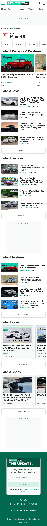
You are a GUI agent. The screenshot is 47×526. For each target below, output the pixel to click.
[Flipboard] (18, 504)
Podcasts (40, 9)
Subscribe (23, 485)
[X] (14, 504)
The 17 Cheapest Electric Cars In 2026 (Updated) (17, 75)
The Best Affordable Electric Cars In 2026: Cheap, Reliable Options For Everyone (32, 303)
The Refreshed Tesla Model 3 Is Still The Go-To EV (31, 204)
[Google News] (22, 504)
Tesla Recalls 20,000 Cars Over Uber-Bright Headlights (31, 114)
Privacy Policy (28, 490)
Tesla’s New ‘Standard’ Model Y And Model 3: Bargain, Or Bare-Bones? (17, 348)
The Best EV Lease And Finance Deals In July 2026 (30, 279)
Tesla (11, 28)
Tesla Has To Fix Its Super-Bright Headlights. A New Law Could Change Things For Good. (32, 126)
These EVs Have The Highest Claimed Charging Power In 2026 (31, 291)
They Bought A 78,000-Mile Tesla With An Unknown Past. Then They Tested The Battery (31, 101)
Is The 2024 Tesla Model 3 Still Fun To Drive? (32, 192)
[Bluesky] (32, 504)
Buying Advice (6, 82)
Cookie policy (22, 519)
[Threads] (36, 504)
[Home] (18, 3)
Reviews (11, 9)
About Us (14, 510)
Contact (33, 510)
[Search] (39, 3)
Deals (37, 82)
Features (20, 9)
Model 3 (19, 28)
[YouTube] (25, 504)
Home (3, 28)
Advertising (24, 510)
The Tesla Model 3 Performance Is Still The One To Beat (31, 168)
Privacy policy (12, 519)
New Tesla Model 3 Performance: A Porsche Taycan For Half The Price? (31, 180)
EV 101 (21, 295)
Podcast (6, 353)
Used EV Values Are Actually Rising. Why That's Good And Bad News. (31, 139)
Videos (31, 9)
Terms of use (23, 522)
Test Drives (23, 195)
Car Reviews (23, 172)
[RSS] (29, 504)
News (3, 9)
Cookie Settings (34, 519)
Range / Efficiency (25, 106)
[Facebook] (11, 504)
